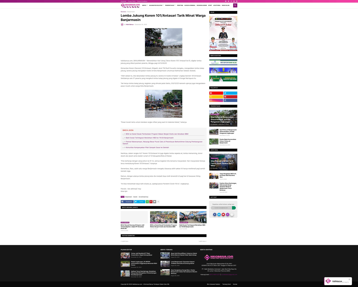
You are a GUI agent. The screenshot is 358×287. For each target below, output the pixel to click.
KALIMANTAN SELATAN (155, 5)
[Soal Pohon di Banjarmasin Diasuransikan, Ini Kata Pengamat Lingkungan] (213, 132)
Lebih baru (125, 241)
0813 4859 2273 (215, 274)
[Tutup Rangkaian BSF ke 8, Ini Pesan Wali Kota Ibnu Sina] (213, 176)
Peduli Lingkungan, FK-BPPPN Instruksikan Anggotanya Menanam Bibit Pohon (144, 263)
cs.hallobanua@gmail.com (229, 274)
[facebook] (225, 1)
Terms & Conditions (142, 1)
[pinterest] (234, 1)
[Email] (154, 201)
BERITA (144, 5)
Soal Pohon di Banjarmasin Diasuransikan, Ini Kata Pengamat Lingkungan (228, 131)
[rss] (216, 96)
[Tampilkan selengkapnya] (158, 201)
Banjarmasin (131, 11)
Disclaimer (123, 1)
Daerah (135, 197)
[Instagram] (227, 214)
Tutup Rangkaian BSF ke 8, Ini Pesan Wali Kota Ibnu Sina (228, 175)
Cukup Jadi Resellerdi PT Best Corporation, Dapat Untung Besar (141, 254)
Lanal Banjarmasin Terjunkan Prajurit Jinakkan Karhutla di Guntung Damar (182, 262)
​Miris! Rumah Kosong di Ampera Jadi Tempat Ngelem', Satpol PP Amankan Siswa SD (132, 226)
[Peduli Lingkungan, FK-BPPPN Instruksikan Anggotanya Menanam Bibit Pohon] (125, 264)
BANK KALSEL (226, 5)
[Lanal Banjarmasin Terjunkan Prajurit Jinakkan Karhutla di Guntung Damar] (165, 264)
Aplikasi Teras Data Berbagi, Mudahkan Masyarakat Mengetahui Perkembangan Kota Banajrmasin (143, 272)
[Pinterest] (151, 201)
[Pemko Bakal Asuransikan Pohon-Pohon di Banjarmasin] (213, 142)
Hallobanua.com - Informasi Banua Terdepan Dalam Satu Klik (150, 284)
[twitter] (228, 1)
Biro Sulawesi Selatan (213, 284)
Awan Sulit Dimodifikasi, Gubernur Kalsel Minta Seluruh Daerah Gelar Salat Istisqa (184, 254)
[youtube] (216, 93)
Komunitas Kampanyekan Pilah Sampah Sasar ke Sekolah (147, 147)
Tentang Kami (226, 284)
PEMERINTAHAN (169, 5)
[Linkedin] (232, 214)
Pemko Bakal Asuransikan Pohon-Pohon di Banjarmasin (228, 141)
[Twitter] (219, 214)
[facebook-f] (230, 100)
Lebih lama (202, 241)
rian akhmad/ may (143, 197)
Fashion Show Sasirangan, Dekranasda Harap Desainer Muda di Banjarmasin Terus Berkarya (228, 186)
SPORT (210, 5)
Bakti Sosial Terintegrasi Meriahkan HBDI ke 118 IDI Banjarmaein (150, 138)
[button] (235, 5)
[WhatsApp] (147, 201)
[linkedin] (236, 1)
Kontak (235, 284)
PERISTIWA (180, 5)
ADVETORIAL (217, 5)
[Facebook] (214, 214)
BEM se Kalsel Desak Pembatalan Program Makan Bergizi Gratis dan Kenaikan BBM (157, 134)
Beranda (123, 11)
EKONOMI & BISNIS (202, 5)
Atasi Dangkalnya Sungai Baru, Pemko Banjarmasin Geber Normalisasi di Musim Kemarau (184, 271)
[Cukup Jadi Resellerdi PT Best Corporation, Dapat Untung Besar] (125, 255)
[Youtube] (223, 214)
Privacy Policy (131, 1)
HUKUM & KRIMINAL (189, 5)
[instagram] (231, 1)
